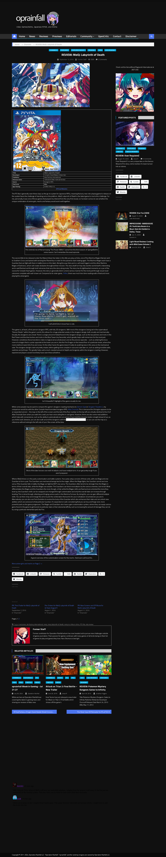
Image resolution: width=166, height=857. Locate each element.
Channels (53, 50)
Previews (57, 36)
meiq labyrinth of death (56, 624)
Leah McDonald (135, 218)
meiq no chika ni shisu (71, 624)
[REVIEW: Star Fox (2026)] (122, 216)
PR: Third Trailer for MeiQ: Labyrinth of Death (25, 606)
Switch (28, 682)
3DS (82, 678)
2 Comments (102, 59)
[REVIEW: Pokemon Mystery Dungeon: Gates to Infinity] (95, 665)
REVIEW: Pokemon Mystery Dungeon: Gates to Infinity (93, 688)
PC (37, 678)
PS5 (21, 682)
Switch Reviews (132, 152)
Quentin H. (133, 237)
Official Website (61, 189)
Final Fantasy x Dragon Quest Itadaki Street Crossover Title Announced (36, 712)
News (32, 36)
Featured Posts (127, 117)
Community (86, 36)
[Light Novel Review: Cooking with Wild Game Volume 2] (122, 244)
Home (22, 36)
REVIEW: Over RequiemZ (127, 155)
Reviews (43, 36)
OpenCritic (103, 36)
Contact (117, 36)
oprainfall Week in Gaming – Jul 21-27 (27, 688)
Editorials (71, 36)
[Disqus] (61, 746)
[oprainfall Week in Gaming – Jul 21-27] (28, 665)
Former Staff (82, 59)
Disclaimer (130, 36)
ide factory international (34, 624)
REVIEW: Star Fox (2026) (139, 213)
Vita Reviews (110, 50)
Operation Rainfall (33, 693)
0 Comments (147, 159)
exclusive (22, 624)
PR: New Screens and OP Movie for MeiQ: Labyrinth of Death (90, 606)
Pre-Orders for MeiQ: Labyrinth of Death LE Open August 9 (59, 606)
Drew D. (148, 247)
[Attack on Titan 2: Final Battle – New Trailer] (62, 665)
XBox (37, 682)
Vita (100, 50)
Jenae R (64, 693)
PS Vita (82, 624)
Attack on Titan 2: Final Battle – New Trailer (61, 688)
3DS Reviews (92, 678)
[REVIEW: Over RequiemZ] (135, 134)
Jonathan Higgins (101, 693)
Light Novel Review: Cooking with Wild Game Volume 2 (141, 243)
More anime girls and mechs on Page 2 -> (27, 563)
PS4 (14, 682)
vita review (89, 624)
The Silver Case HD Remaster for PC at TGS (92, 712)
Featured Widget (78, 50)
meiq (45, 624)
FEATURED (64, 50)
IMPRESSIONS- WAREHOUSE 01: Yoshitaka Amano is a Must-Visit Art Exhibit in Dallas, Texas (141, 227)
